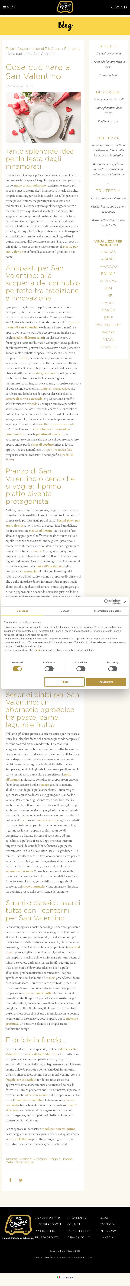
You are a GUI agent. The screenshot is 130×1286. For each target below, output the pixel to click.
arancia (50, 978)
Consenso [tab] (22, 611)
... (108, 84)
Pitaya (108, 339)
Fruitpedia (108, 191)
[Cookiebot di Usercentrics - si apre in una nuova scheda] (106, 601)
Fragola (55, 1159)
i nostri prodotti (48, 1224)
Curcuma (108, 281)
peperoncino (30, 571)
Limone (108, 303)
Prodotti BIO (45, 1231)
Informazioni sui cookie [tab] (107, 611)
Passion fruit (108, 325)
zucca (24, 820)
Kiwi (108, 288)
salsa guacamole (44, 373)
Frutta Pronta (46, 1237)
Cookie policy (78, 1231)
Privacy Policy (79, 1237)
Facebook (108, 1224)
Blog (104, 1217)
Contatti (74, 1224)
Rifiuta (64, 681)
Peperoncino (24, 1162)
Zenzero (108, 347)
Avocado (40, 1159)
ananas (45, 785)
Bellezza (108, 138)
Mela (9, 1162)
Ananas (12, 1159)
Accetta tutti (106, 681)
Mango (108, 310)
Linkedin (107, 1237)
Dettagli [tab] (65, 611)
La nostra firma (48, 1217)
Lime (108, 295)
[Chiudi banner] (125, 602)
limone (37, 551)
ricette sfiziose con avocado (57, 424)
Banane (108, 273)
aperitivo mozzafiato (59, 450)
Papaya (108, 332)
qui (38, 650)
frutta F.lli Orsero (19, 1139)
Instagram (108, 1231)
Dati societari (42, 1257)
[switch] (49, 668)
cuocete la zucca (47, 820)
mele (25, 358)
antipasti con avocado (55, 389)
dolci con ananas (37, 1095)
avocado (32, 404)
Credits (54, 1257)
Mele (108, 317)
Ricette (108, 46)
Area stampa (77, 1217)
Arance (108, 259)
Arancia (25, 1159)
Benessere (108, 92)
